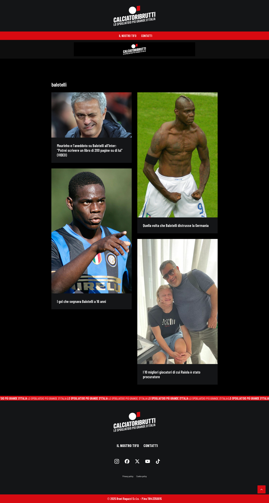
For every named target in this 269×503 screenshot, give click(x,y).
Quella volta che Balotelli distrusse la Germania (176, 225)
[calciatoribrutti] (135, 16)
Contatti (146, 36)
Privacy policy (128, 476)
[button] (91, 115)
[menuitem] (127, 36)
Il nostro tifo (127, 36)
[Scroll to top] (261, 489)
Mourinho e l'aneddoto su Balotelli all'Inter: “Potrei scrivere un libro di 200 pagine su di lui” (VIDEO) (90, 150)
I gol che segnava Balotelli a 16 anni (81, 301)
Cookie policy (141, 476)
